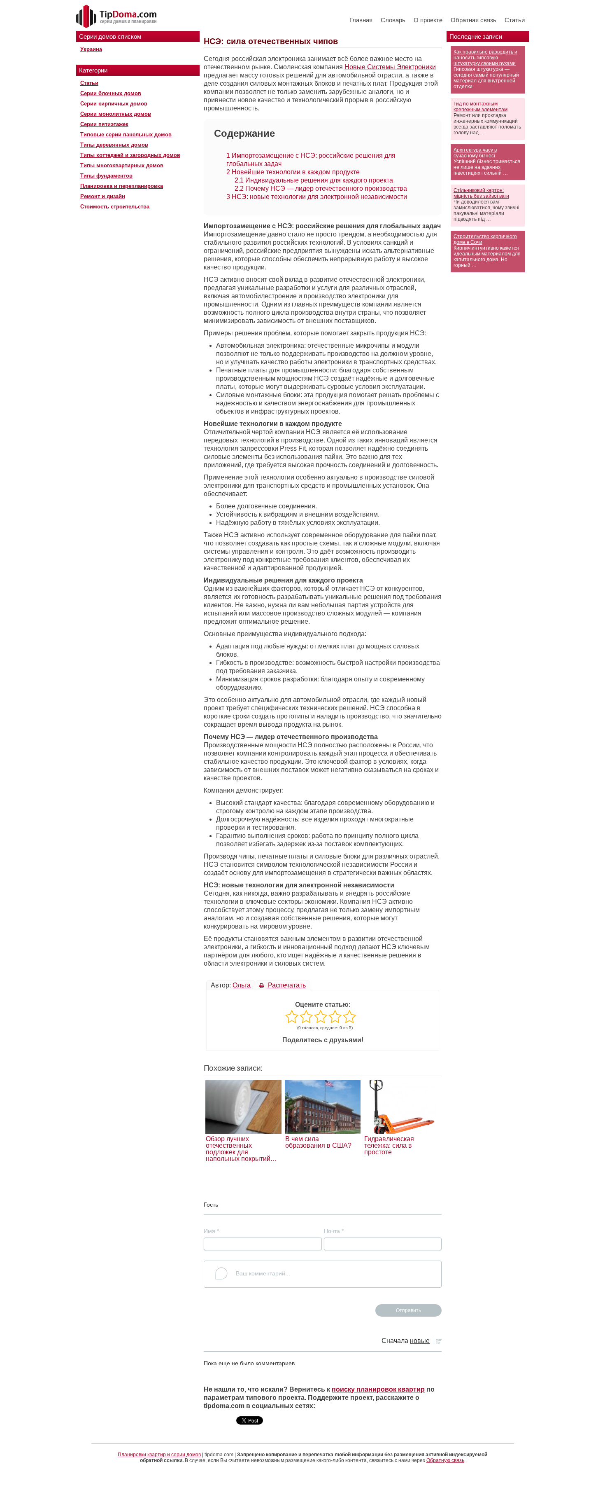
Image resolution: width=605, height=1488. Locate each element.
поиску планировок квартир (378, 1389)
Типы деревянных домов (114, 145)
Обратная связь (473, 19)
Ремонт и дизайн (102, 196)
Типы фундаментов (106, 176)
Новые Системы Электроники (390, 66)
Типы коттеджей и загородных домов (130, 155)
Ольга (242, 985)
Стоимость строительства (114, 207)
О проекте (428, 19)
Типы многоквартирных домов (121, 165)
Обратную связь (445, 1460)
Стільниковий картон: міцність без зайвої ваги (481, 193)
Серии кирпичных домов (113, 104)
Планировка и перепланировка (121, 186)
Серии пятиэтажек (104, 124)
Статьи (515, 19)
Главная (360, 19)
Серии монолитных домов (115, 114)
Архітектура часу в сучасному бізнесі (475, 153)
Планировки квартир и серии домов (159, 1455)
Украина (91, 49)
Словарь (393, 19)
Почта (334, 1231)
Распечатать (286, 985)
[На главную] (117, 17)
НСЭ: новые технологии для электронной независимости (316, 196)
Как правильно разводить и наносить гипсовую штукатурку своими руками (485, 57)
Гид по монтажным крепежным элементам (480, 106)
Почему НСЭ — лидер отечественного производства (321, 188)
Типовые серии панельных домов (126, 134)
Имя (211, 1231)
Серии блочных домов (110, 93)
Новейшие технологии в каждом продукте (293, 171)
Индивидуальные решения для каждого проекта (314, 180)
